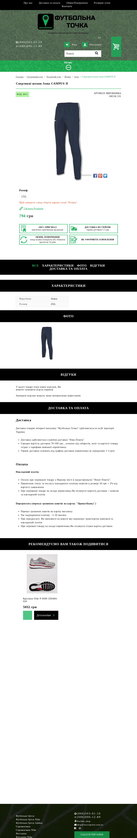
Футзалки (21, 833)
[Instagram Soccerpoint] (79, 828)
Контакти (67, 6)
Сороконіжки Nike (26, 830)
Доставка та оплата (49, 3)
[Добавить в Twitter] (105, 176)
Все (35, 265)
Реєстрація (95, 44)
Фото (82, 265)
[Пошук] (96, 53)
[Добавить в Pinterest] (100, 176)
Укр (94, 37)
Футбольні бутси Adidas (29, 823)
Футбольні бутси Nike (28, 819)
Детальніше (44, 615)
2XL (24, 196)
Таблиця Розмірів (33, 208)
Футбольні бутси (25, 816)
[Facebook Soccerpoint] (75, 828)
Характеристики (58, 265)
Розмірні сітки (102, 3)
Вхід (74, 44)
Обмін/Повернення (77, 3)
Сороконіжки (23, 826)
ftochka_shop (84, 821)
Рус (99, 37)
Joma (54, 298)
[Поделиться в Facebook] (95, 176)
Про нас (28, 3)
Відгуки (97, 265)
